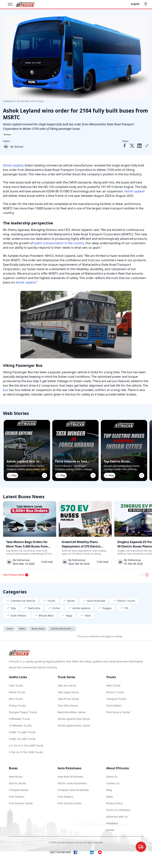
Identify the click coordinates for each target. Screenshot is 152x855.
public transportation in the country (59, 243)
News (22, 628)
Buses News (38, 628)
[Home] (25, 4)
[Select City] (146, 4)
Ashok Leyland (13, 165)
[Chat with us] (141, 846)
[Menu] (12, 4)
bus (5, 390)
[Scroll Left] (141, 575)
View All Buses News (13, 574)
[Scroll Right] (147, 575)
